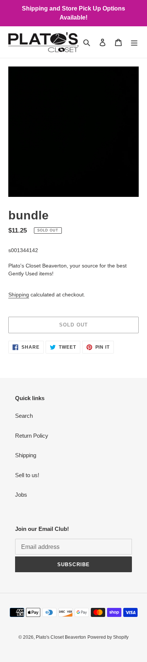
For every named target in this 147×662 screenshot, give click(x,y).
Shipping (18, 295)
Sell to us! (27, 475)
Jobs (21, 494)
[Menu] (134, 42)
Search (24, 416)
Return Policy (31, 435)
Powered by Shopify (108, 637)
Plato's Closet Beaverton (61, 637)
